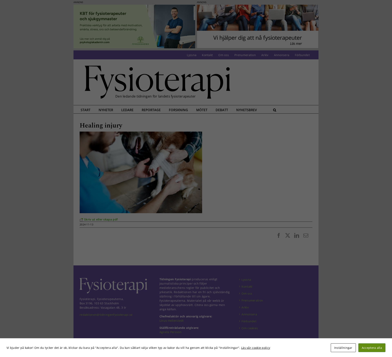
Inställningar (343, 348)
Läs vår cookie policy (255, 348)
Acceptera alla (372, 348)
